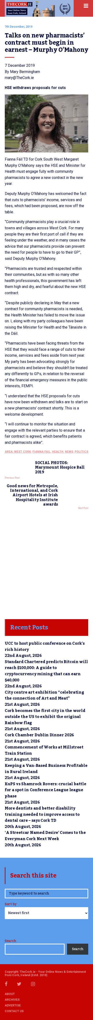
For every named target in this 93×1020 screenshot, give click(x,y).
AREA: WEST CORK (18, 451)
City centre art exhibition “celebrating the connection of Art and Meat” (44, 695)
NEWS (69, 451)
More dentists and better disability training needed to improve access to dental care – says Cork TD (42, 814)
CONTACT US (14, 1011)
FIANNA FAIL (41, 451)
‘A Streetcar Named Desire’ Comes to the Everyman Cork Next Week (45, 836)
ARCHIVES (12, 999)
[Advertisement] (46, 563)
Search (10, 941)
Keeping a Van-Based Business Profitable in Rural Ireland (46, 769)
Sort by (10, 905)
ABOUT (10, 994)
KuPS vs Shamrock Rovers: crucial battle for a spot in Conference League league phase (45, 790)
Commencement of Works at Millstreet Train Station (44, 750)
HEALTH (57, 451)
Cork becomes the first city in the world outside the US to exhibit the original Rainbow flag (45, 717)
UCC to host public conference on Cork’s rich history (45, 647)
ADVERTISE (13, 1005)
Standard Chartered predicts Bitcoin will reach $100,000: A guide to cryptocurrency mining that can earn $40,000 (46, 671)
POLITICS (81, 451)
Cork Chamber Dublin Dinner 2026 (39, 735)
